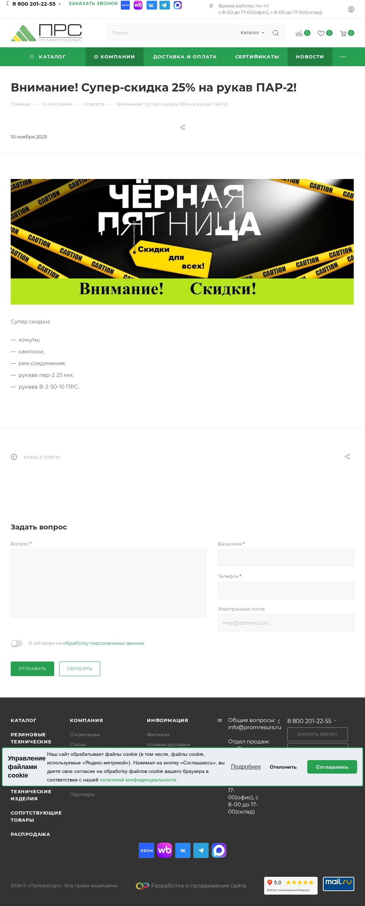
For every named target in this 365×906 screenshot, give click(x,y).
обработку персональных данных (103, 643)
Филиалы (158, 734)
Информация (168, 720)
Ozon (126, 5)
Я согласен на (86, 643)
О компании (85, 734)
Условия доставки (168, 744)
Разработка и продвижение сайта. (199, 885)
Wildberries (139, 5)
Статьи (78, 744)
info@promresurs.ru (254, 727)
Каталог (24, 720)
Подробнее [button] (246, 767)
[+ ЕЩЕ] (343, 56)
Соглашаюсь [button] (332, 767)
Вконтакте (151, 5)
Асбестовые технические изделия (31, 791)
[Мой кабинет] (351, 10)
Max (177, 5)
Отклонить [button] (283, 767)
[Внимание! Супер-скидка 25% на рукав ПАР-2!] (182, 242)
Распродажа (30, 834)
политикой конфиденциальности (138, 780)
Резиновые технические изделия (31, 742)
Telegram (164, 5)
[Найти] (275, 32)
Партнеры (82, 794)
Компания (86, 720)
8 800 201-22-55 (34, 3)
